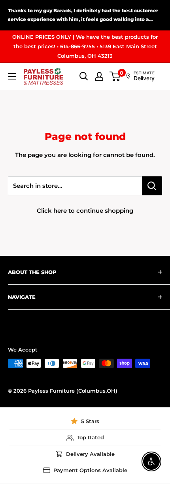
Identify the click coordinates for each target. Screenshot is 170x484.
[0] (115, 76)
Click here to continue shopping (85, 210)
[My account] (99, 76)
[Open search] (83, 76)
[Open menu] (12, 76)
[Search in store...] (152, 185)
